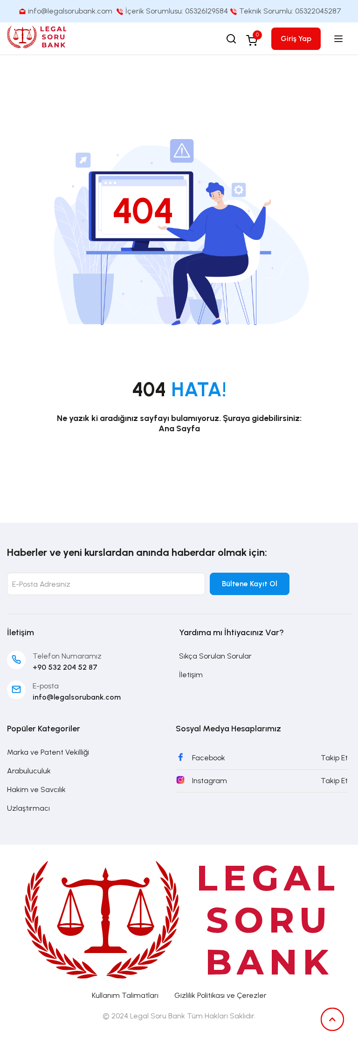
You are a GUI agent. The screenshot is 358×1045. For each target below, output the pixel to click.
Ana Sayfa (179, 428)
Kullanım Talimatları (125, 995)
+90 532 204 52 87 (65, 667)
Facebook (208, 757)
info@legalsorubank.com (77, 697)
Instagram (209, 780)
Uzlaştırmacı (28, 808)
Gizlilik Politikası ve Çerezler (220, 995)
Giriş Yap (296, 38)
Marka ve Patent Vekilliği (48, 752)
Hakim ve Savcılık (36, 789)
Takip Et (334, 757)
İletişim (191, 674)
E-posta (46, 685)
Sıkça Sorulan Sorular (215, 656)
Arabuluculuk (29, 770)
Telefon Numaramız (67, 656)
